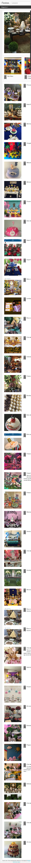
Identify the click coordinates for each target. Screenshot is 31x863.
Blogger (28, 860)
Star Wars (10, 76)
